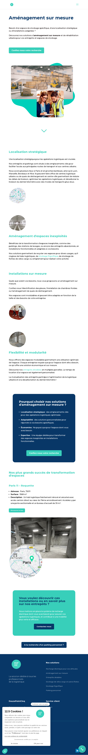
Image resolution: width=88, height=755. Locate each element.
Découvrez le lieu (17, 510)
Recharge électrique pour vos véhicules (62, 669)
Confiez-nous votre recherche (26, 50)
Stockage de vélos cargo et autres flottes (62, 682)
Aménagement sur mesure (57, 673)
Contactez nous (44, 626)
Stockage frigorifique (54, 686)
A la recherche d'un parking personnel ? (44, 645)
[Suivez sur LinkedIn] (77, 750)
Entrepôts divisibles (53, 677)
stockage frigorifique (48, 256)
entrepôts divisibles (32, 370)
